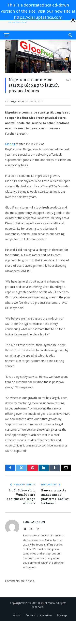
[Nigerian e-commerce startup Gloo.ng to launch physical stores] (38, 56)
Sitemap (62, 615)
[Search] (70, 35)
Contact (30, 615)
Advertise (46, 615)
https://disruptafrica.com (38, 17)
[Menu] (6, 35)
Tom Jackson (16, 101)
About (16, 615)
